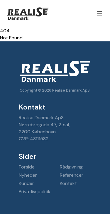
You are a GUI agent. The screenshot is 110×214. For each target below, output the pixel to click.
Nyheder (28, 175)
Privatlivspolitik (34, 191)
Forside (27, 167)
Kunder (26, 183)
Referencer (71, 175)
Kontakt (68, 183)
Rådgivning (71, 167)
